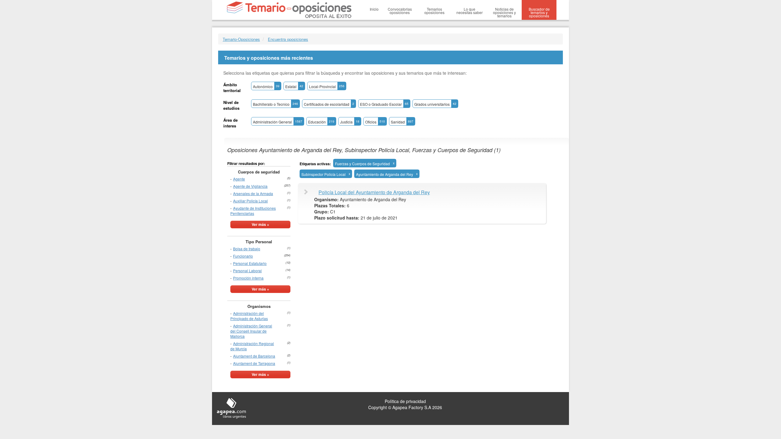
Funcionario (243, 256)
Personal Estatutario (250, 263)
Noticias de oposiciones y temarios (504, 12)
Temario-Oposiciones (241, 39)
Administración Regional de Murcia (252, 346)
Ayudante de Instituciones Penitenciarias (253, 210)
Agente (239, 178)
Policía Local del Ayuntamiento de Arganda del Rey (374, 192)
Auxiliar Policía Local (250, 200)
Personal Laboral (247, 270)
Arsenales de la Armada (253, 193)
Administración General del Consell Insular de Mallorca (251, 331)
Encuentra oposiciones (288, 39)
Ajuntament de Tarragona (254, 363)
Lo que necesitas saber (469, 10)
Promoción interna (248, 277)
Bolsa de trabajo (246, 248)
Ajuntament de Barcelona (254, 356)
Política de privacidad (405, 401)
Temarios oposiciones (434, 10)
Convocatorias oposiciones (400, 10)
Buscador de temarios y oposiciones (539, 12)
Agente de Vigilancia (250, 186)
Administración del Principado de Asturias (249, 316)
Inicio (374, 9)
